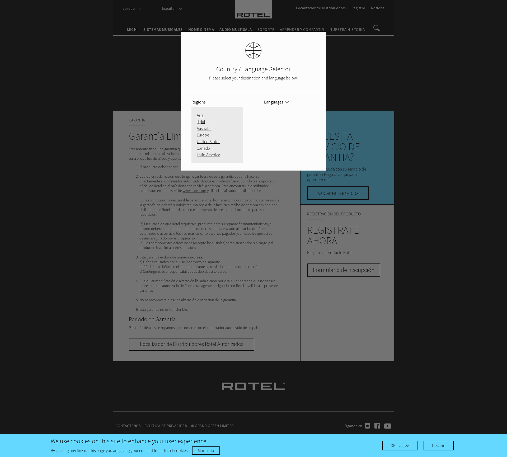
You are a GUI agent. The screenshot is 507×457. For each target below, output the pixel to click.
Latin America (208, 154)
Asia (200, 115)
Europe (203, 135)
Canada (203, 148)
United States (208, 141)
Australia (204, 128)
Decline (438, 445)
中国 (201, 121)
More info (206, 450)
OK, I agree (400, 445)
